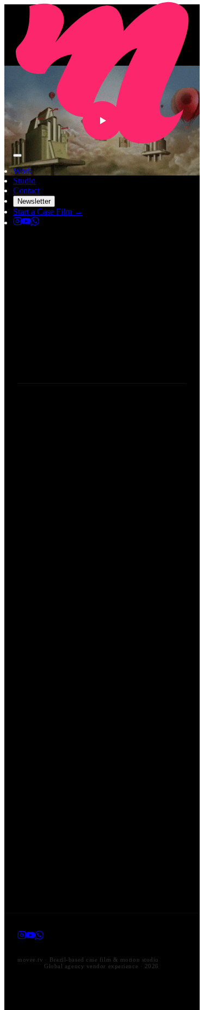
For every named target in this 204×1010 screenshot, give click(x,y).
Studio (24, 180)
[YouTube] (26, 222)
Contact (26, 190)
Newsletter (34, 201)
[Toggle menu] (17, 155)
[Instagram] (17, 222)
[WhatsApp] (34, 222)
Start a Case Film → (48, 211)
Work (22, 170)
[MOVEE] (102, 142)
